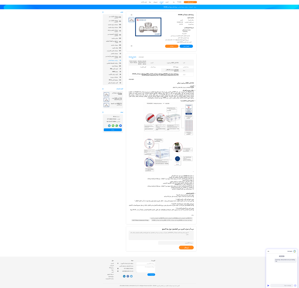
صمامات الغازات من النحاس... (115, 21)
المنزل (112, 263)
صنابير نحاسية (116, 38)
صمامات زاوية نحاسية (114, 24)
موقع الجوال (111, 276)
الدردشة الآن (190, 2)
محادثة (112, 129)
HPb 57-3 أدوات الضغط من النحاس (116, 104)
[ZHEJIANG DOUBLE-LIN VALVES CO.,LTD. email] (120, 125)
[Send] (268, 285)
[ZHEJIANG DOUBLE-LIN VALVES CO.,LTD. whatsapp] (117, 125)
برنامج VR (111, 267)
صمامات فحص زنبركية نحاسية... (114, 31)
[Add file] (295, 285)
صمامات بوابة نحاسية (114, 27)
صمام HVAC (116, 71)
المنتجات (112, 265)
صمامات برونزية (115, 77)
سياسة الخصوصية (110, 278)
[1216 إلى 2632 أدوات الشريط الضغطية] (106, 99)
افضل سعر (186, 46)
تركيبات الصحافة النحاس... (113, 63)
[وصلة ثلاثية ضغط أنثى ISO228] (106, 94)
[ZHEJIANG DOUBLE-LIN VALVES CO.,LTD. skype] (109, 125)
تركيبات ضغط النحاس (114, 60)
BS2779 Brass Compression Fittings (140, 220)
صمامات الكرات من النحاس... (115, 17)
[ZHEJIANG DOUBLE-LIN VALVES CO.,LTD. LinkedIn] (124, 276)
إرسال (186, 247)
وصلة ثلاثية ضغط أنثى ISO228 (117, 93)
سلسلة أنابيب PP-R (115, 80)
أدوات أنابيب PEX (115, 68)
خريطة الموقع (110, 274)
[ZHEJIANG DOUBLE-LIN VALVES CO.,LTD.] (109, 2)
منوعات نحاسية (116, 45)
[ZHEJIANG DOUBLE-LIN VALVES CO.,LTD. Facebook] (128, 276)
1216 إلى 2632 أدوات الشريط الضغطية (117, 99)
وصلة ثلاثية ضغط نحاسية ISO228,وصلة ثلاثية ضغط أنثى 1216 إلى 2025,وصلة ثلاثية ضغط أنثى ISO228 (172, 220)
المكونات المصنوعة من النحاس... (114, 35)
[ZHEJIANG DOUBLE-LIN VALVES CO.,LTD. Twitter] (131, 276)
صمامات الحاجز (116, 53)
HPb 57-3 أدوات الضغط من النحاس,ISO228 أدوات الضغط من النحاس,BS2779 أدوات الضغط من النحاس (171, 218)
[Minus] (268, 251)
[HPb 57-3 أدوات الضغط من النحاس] (106, 105)
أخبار (113, 272)
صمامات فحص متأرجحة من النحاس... (113, 57)
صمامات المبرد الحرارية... (113, 50)
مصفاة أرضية (116, 66)
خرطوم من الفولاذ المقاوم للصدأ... (113, 41)
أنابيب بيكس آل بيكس (114, 82)
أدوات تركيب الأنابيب (115, 74)
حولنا (113, 270)
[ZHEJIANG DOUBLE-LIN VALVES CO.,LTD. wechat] (113, 125)
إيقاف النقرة (116, 48)
